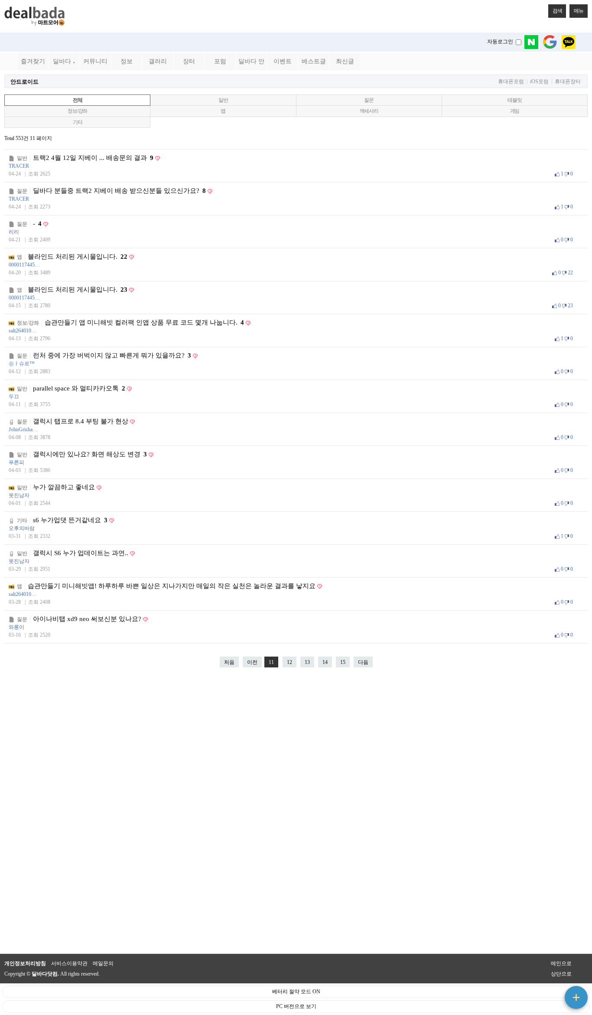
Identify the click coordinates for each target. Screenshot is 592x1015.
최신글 (345, 61)
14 (325, 662)
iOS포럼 (539, 82)
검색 (557, 11)
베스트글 (314, 61)
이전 (252, 662)
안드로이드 (24, 81)
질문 (369, 100)
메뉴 (578, 11)
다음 (363, 662)
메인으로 (561, 963)
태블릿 (514, 100)
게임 (515, 111)
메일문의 (103, 963)
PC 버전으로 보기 (296, 1006)
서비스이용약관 (69, 963)
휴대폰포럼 (511, 82)
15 (342, 662)
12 (289, 662)
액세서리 (369, 111)
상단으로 (561, 974)
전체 (77, 100)
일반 (223, 100)
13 (307, 662)
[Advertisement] (296, 815)
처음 (229, 662)
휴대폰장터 (568, 82)
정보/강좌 (77, 111)
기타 (77, 122)
